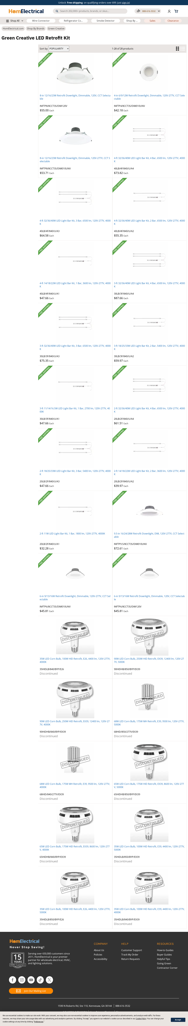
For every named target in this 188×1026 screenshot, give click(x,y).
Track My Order (129, 954)
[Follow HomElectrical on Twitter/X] (49, 980)
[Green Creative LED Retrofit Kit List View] (182, 48)
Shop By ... (132, 20)
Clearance (173, 20)
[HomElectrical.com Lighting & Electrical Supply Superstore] (24, 941)
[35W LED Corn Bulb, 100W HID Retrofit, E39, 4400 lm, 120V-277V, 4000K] (149, 887)
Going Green (164, 963)
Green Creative (56, 28)
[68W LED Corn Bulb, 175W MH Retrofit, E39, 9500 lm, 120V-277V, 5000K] (149, 699)
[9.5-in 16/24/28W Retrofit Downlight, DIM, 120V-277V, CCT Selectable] (149, 511)
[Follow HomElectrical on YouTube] (31, 980)
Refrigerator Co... (73, 20)
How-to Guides (165, 950)
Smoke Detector (106, 20)
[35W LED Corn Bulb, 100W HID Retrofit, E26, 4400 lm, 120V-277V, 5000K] (75, 887)
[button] (147, 11)
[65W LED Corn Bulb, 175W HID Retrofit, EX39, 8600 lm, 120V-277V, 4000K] (75, 824)
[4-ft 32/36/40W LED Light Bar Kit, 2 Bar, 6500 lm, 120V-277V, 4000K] (149, 198)
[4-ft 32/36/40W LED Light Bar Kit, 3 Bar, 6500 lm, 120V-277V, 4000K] (75, 198)
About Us (99, 950)
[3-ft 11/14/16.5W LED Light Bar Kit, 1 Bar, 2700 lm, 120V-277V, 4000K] (75, 386)
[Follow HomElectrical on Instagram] (21, 980)
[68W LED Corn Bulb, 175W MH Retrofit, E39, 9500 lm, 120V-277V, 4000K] (75, 762)
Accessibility (100, 959)
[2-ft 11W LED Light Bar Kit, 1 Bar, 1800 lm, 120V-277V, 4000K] (75, 511)
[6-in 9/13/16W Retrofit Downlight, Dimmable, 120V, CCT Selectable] (149, 574)
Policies (98, 954)
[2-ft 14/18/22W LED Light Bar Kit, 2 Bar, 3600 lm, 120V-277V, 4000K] (149, 449)
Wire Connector (41, 20)
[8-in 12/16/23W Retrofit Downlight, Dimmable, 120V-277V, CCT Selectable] (75, 136)
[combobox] (90, 11)
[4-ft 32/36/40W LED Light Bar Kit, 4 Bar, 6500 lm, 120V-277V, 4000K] (149, 136)
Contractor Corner (167, 967)
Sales (152, 20)
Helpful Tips (163, 959)
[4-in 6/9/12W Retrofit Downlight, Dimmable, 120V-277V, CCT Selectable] (149, 73)
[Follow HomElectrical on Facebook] (12, 980)
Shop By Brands (36, 28)
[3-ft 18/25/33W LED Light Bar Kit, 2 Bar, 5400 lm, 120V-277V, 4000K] (149, 324)
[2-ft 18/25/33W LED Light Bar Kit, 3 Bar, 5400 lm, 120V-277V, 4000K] (75, 449)
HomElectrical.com (13, 28)
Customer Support (131, 950)
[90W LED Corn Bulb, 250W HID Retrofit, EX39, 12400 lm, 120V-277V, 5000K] (149, 636)
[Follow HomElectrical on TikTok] (40, 980)
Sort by (44, 48)
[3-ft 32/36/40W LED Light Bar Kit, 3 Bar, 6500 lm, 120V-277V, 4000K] (75, 324)
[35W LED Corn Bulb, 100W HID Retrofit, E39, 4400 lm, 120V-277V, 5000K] (149, 824)
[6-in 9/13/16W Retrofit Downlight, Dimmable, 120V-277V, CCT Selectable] (75, 574)
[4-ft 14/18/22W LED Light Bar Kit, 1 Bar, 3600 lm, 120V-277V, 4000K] (75, 261)
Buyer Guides (164, 954)
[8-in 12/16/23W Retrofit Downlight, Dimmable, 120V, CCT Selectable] (75, 73)
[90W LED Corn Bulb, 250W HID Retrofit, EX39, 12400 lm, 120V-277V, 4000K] (75, 699)
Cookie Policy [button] (141, 1019)
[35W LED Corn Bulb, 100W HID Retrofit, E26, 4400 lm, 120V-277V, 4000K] (75, 636)
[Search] (57, 11)
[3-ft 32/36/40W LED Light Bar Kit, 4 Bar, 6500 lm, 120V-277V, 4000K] (149, 261)
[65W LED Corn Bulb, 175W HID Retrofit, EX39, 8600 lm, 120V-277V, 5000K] (149, 762)
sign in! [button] (126, 2)
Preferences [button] (38, 1022)
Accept (178, 1020)
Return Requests (130, 959)
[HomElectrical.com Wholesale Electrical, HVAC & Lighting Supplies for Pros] (26, 11)
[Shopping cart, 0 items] (176, 11)
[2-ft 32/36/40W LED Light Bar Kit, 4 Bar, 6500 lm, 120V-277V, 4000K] (149, 386)
